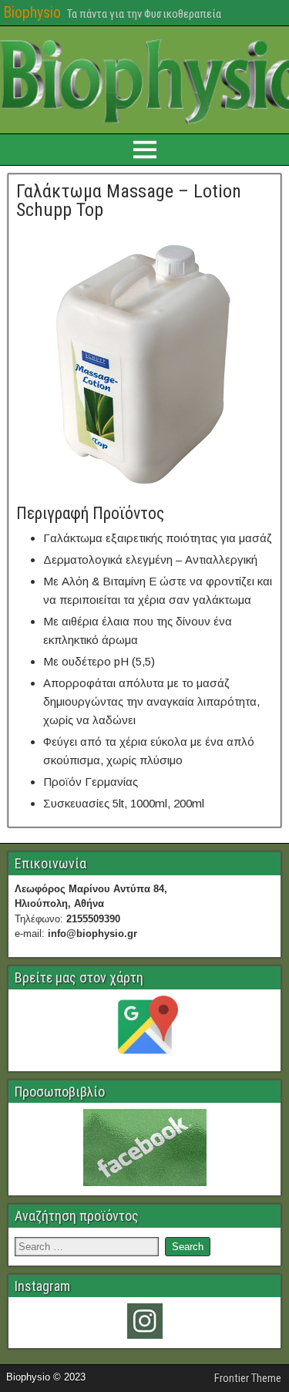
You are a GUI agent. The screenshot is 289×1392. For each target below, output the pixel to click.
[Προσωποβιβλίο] (144, 1147)
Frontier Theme (247, 1378)
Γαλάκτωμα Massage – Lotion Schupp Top (128, 200)
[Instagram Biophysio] (144, 1321)
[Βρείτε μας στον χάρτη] (144, 1029)
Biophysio (32, 12)
